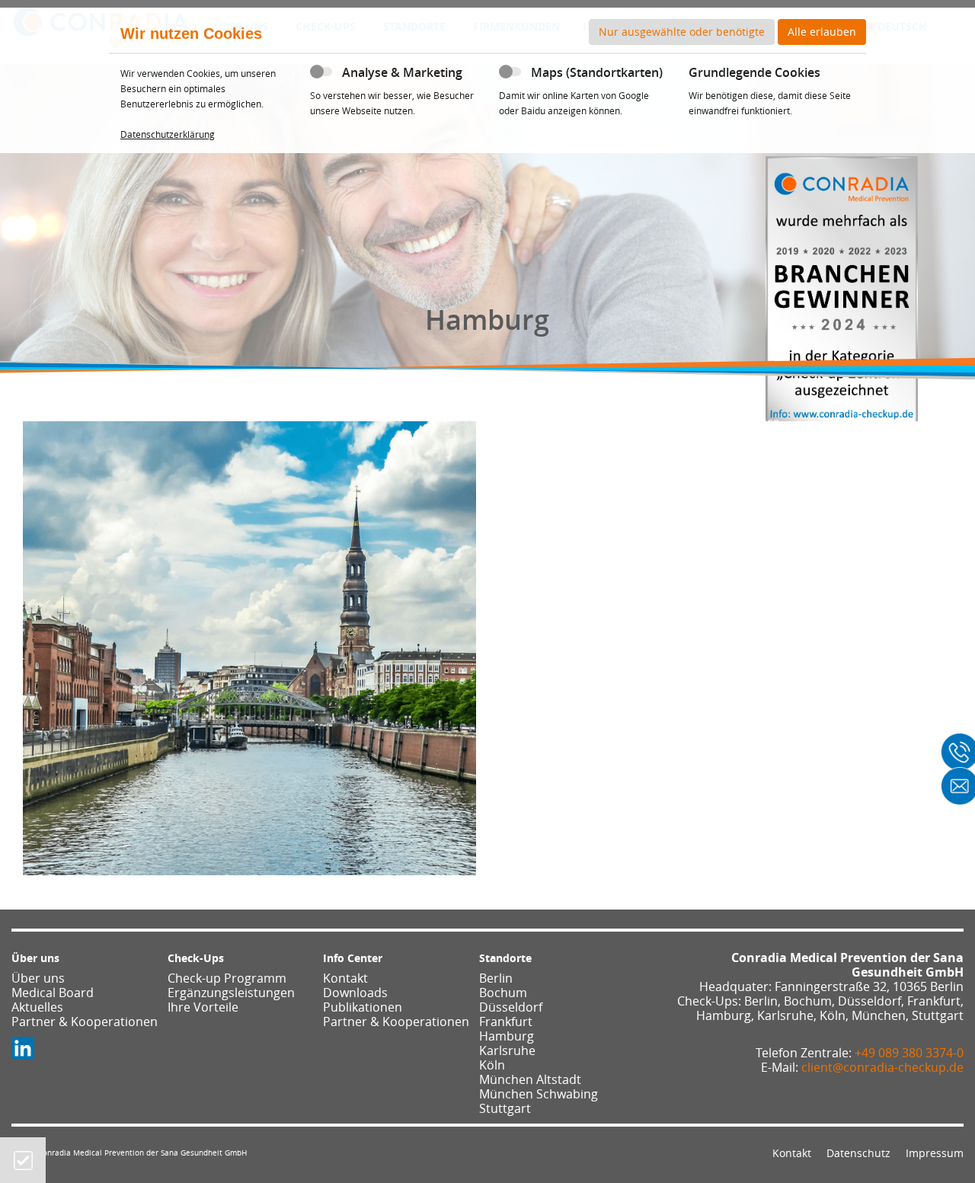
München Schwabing (538, 1093)
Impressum (935, 1153)
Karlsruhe (507, 1050)
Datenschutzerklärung (167, 134)
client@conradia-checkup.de (882, 1067)
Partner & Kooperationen (84, 1021)
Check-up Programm (227, 978)
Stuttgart (505, 1108)
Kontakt (345, 978)
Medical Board (52, 992)
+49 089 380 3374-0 (909, 1052)
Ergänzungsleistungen (231, 992)
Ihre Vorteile (203, 1007)
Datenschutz (858, 1153)
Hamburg (506, 1036)
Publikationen (362, 1007)
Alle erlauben (822, 31)
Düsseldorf (510, 1007)
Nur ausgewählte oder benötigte (682, 31)
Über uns (38, 978)
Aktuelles (37, 1007)
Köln (492, 1065)
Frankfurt (505, 1021)
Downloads (355, 992)
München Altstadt (530, 1079)
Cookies (23, 1160)
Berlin (496, 978)
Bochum (503, 992)
